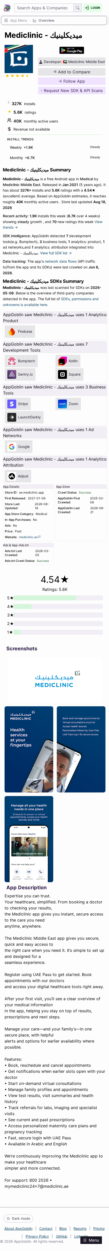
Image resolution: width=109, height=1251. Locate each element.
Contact (45, 1228)
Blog (63, 1228)
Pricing (99, 1228)
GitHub (61, 1236)
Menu (94, 1240)
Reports (80, 1228)
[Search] (78, 8)
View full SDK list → (56, 253)
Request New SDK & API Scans (73, 90)
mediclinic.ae (28, 537)
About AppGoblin (18, 1228)
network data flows (61, 261)
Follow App (74, 81)
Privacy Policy (37, 1236)
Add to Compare (74, 71)
